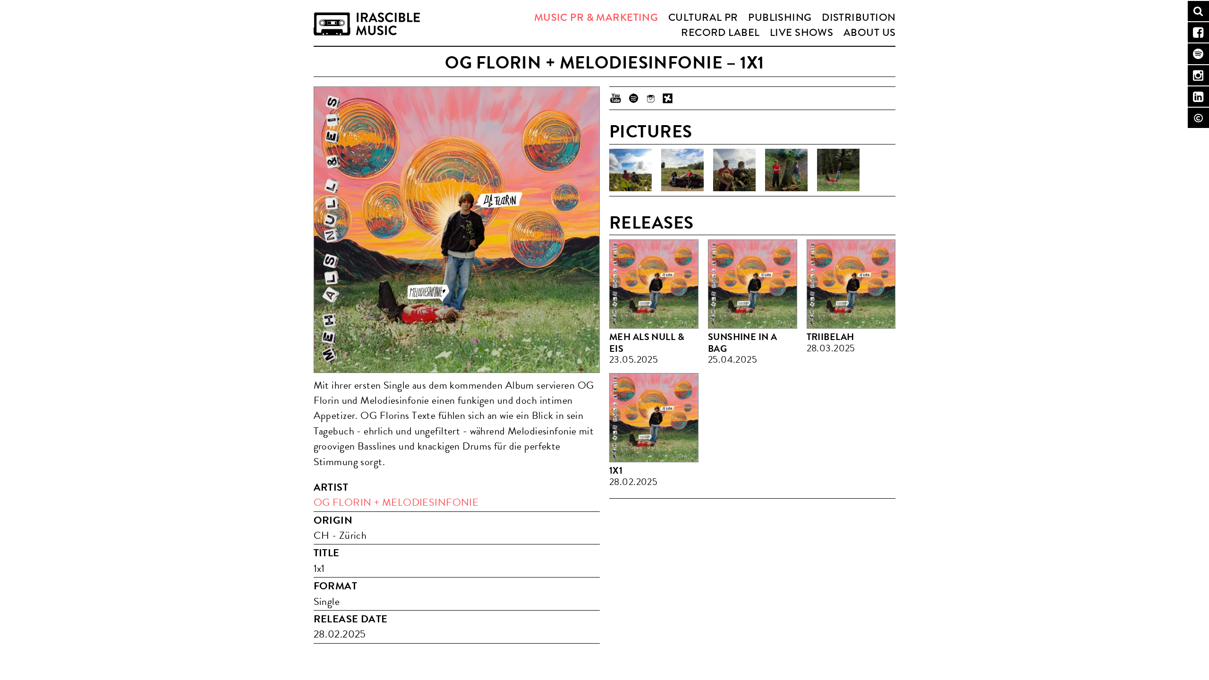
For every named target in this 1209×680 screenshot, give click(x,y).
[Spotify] (633, 98)
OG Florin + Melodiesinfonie (396, 502)
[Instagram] (650, 98)
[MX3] (668, 98)
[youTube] (615, 98)
